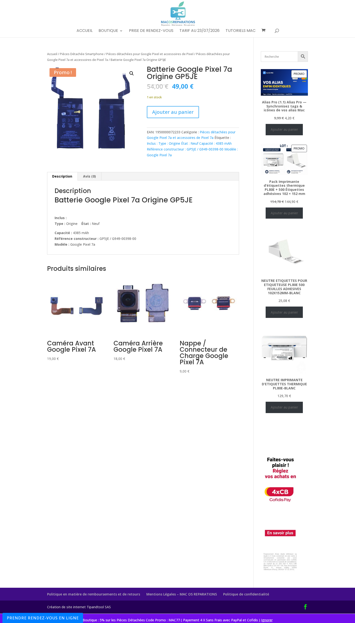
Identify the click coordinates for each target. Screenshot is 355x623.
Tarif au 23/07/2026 (199, 31)
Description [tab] (62, 176)
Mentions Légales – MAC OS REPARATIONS (181, 594)
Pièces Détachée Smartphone (82, 54)
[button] (131, 73)
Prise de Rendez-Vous (151, 31)
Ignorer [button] (267, 620)
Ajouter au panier (173, 112)
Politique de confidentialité (246, 594)
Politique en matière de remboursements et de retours (93, 594)
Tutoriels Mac (241, 31)
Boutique (108, 31)
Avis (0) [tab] (89, 176)
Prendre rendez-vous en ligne (43, 618)
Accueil (84, 31)
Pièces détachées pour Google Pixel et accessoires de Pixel (149, 54)
